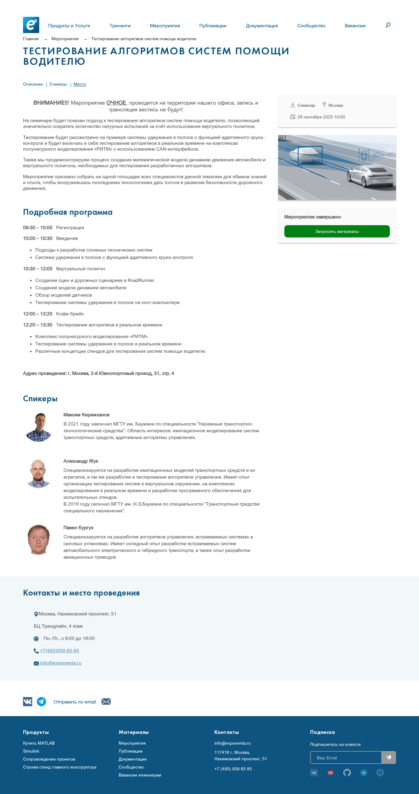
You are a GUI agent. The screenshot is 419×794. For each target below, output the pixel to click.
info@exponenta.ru (61, 663)
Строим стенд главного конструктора (59, 767)
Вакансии (355, 25)
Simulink (31, 751)
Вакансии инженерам (140, 775)
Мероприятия (165, 25)
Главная (31, 38)
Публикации (212, 25)
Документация (262, 25)
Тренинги (120, 25)
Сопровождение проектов (49, 759)
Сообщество (311, 25)
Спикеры (58, 84)
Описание (33, 84)
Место (80, 84)
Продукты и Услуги (69, 25)
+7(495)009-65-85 (59, 650)
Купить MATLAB (39, 743)
